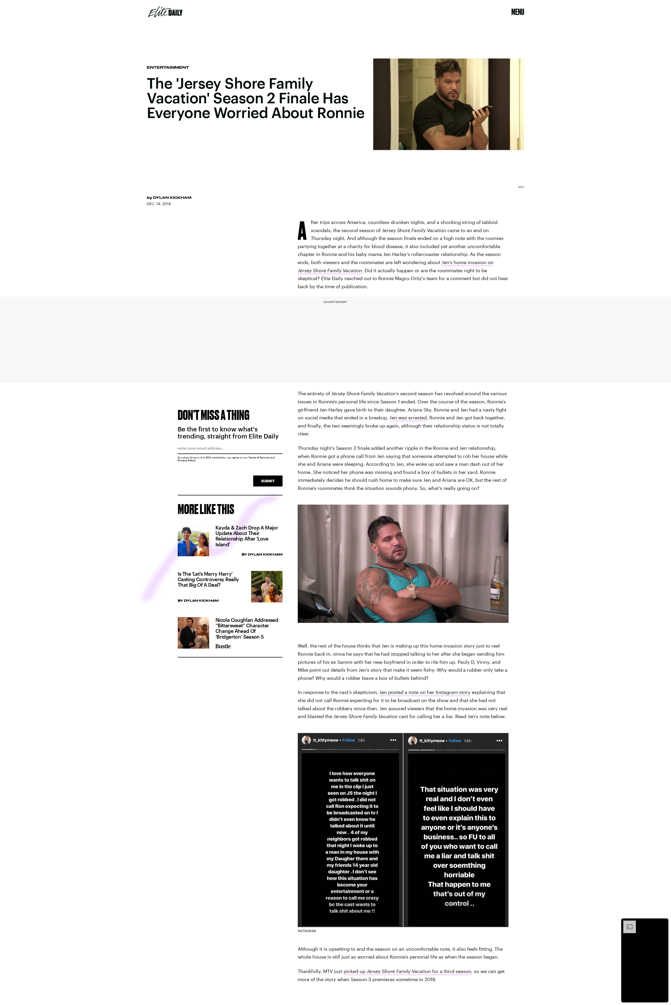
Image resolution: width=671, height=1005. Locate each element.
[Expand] (627, 923)
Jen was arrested (408, 417)
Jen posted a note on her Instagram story (424, 692)
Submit (268, 481)
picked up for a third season (407, 971)
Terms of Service (258, 457)
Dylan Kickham (172, 197)
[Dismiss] (662, 923)
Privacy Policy (187, 460)
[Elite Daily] (165, 11)
